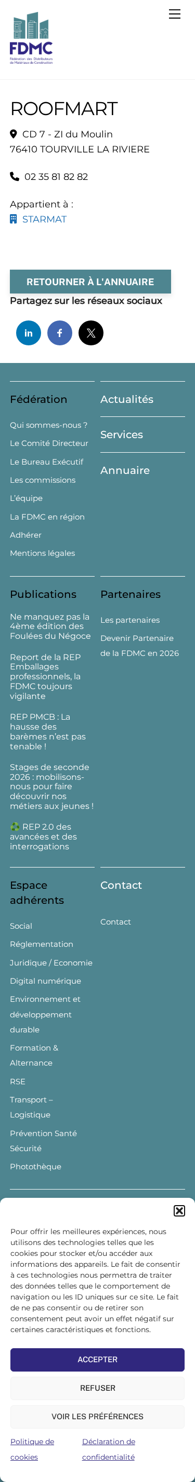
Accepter (97, 1359)
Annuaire (125, 470)
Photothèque (35, 1166)
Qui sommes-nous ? (49, 425)
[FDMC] (31, 59)
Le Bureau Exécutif (46, 462)
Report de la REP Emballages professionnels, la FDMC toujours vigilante (45, 677)
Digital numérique (45, 981)
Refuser (97, 1387)
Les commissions (42, 480)
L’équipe (26, 498)
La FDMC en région (47, 517)
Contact (121, 885)
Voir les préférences (97, 1416)
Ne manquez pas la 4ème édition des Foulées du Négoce (50, 626)
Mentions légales (42, 553)
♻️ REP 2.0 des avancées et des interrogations (43, 836)
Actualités (126, 399)
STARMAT (42, 219)
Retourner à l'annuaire (90, 281)
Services (121, 434)
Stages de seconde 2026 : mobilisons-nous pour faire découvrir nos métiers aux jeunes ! (52, 787)
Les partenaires (130, 620)
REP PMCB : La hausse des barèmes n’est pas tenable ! (48, 731)
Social (21, 926)
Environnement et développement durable (45, 1014)
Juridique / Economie (51, 963)
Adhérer (26, 535)
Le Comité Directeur (49, 443)
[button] (179, 1211)
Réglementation (41, 944)
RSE (17, 1081)
